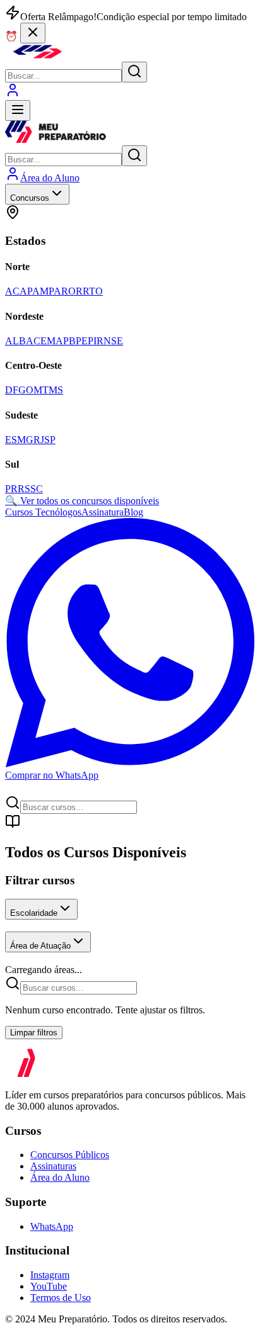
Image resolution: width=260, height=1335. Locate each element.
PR (11, 488)
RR (82, 291)
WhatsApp (51, 1226)
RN (104, 340)
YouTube (48, 1286)
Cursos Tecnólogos (43, 512)
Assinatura (102, 512)
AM (40, 291)
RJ (38, 439)
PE (82, 340)
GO (25, 390)
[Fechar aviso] (32, 33)
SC (36, 488)
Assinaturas (53, 1166)
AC (12, 291)
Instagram (49, 1275)
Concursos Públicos (69, 1154)
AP (26, 291)
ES (11, 439)
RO (68, 291)
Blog (133, 512)
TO (96, 291)
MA (55, 340)
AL (12, 340)
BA (26, 340)
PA (55, 291)
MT (41, 390)
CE (40, 340)
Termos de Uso (60, 1297)
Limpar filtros (33, 1032)
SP (50, 439)
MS (56, 390)
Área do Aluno (60, 1177)
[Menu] (17, 110)
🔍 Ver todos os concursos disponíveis (82, 500)
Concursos (29, 198)
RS (24, 488)
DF (11, 390)
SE (117, 340)
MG (25, 439)
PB (69, 340)
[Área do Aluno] (12, 94)
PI (92, 340)
